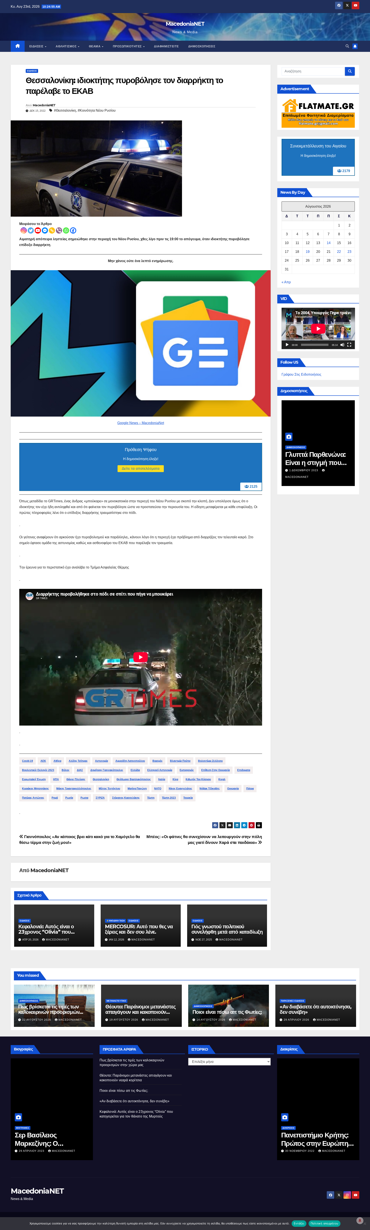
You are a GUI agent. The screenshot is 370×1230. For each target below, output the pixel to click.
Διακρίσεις (288, 1128)
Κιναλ (221, 779)
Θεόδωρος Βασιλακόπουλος (133, 779)
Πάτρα (250, 788)
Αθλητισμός (67, 46)
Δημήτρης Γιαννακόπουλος (106, 770)
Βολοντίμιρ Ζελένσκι (210, 760)
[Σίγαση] (342, 345)
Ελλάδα (135, 770)
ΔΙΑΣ (80, 770)
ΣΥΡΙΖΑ (100, 797)
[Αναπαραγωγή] (287, 345)
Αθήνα (57, 760)
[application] (318, 328)
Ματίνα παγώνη (137, 788)
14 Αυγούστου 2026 (211, 1019)
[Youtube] (38, 230)
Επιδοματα (243, 770)
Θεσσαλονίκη (101, 779)
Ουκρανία (233, 788)
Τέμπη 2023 (169, 797)
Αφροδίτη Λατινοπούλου (130, 760)
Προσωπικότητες (128, 46)
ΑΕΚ (43, 760)
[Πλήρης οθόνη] (349, 345)
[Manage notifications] (360, 1220)
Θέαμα (95, 46)
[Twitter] (31, 230)
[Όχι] (365, 1223)
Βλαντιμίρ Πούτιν (180, 760)
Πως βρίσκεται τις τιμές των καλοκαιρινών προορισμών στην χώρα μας (48, 1012)
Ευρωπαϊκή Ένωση (34, 779)
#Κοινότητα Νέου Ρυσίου (97, 110)
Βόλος (65, 770)
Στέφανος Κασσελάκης (126, 797)
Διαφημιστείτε (166, 46)
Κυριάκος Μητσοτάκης (35, 788)
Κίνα (175, 779)
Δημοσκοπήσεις (201, 46)
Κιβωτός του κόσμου (198, 779)
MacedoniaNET (185, 24)
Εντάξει (299, 1223)
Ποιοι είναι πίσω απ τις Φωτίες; (227, 1012)
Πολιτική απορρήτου (325, 1223)
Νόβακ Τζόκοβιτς (210, 788)
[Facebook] (73, 230)
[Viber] (59, 230)
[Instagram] (24, 230)
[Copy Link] (52, 230)
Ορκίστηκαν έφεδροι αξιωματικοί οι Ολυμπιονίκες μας (311, 1143)
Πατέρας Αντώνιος (33, 797)
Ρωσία (69, 797)
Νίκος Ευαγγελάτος (180, 788)
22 (339, 252)
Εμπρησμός (187, 770)
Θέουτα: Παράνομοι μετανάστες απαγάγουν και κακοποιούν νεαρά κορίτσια (140, 1012)
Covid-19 (27, 760)
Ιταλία (161, 779)
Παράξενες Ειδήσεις (292, 1001)
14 (329, 243)
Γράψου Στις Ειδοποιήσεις (301, 374)
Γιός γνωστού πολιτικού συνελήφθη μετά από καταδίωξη (227, 929)
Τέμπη (150, 797)
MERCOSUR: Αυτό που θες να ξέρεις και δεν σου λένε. (139, 929)
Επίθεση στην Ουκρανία (215, 770)
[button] (347, 46)
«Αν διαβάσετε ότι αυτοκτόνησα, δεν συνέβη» (315, 1009)
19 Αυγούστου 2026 (124, 1019)
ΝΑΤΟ (157, 788)
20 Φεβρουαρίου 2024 (302, 1150)
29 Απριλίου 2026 (297, 1019)
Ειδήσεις (37, 46)
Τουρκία (188, 797)
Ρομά (55, 797)
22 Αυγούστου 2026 (304, 470)
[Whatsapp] (66, 230)
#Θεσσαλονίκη (65, 110)
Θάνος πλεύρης (75, 779)
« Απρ (286, 282)
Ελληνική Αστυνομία (159, 770)
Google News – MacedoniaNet (140, 423)
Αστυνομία (101, 760)
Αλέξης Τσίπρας (78, 760)
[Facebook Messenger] (45, 230)
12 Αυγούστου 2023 (33, 1150)
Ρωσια (84, 797)
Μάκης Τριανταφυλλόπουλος (73, 788)
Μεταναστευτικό (116, 1001)
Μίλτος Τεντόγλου (109, 788)
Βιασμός (157, 760)
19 (308, 252)
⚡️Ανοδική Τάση (115, 921)
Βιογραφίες (22, 1128)
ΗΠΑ (56, 779)
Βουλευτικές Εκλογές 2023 (38, 770)
